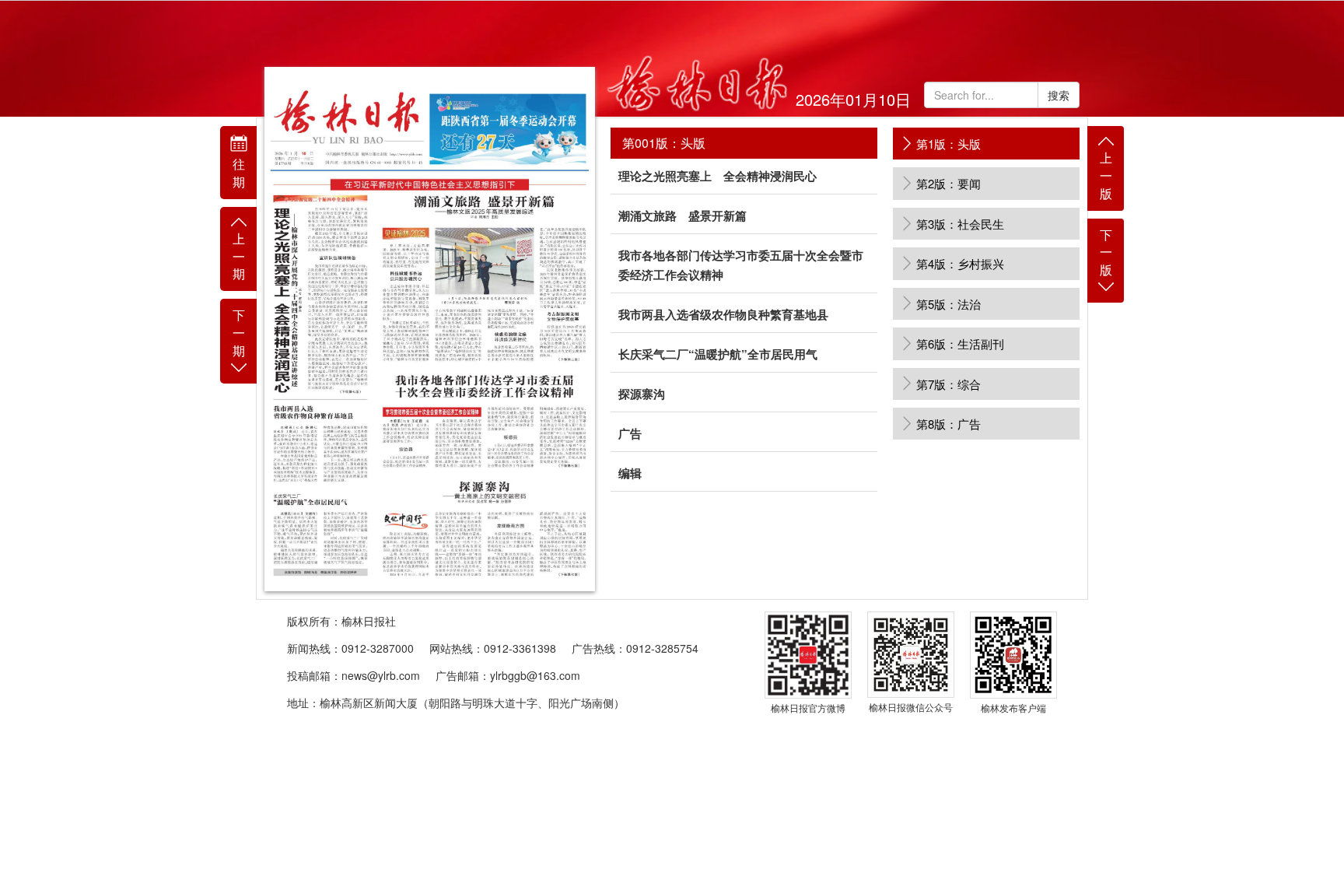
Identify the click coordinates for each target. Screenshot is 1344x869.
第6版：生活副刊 (960, 343)
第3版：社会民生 (960, 223)
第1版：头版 (948, 143)
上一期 (239, 256)
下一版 (1106, 252)
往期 (239, 173)
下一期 (239, 332)
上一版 (1106, 175)
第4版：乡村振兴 (960, 263)
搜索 (1058, 95)
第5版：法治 (948, 304)
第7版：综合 (948, 384)
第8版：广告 (948, 423)
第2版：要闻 (948, 183)
